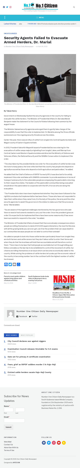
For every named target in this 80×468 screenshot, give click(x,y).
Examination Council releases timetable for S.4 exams (33, 349)
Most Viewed (11, 335)
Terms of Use (9, 450)
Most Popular (27, 335)
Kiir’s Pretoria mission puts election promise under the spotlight (56, 24)
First (5, 413)
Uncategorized (10, 33)
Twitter (34, 316)
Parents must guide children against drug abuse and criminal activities (14, 278)
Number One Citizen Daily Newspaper (20, 46)
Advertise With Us (11, 448)
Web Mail (7, 442)
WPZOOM (16, 462)
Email (6, 417)
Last (16, 413)
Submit (8, 427)
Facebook (23, 316)
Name (7, 406)
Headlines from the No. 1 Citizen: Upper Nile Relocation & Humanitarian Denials (63, 295)
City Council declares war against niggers (27, 341)
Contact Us (8, 445)
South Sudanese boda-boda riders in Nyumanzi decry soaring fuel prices (38, 278)
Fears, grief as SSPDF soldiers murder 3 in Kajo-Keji (32, 364)
